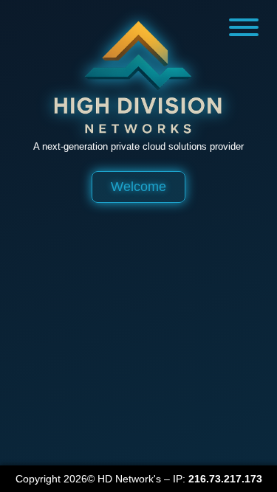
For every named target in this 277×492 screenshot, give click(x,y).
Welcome (138, 186)
